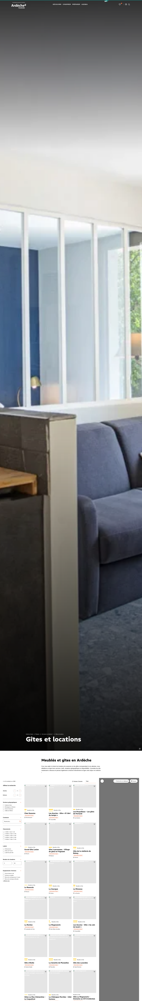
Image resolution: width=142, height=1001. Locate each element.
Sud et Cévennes (9, 808)
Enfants (5, 795)
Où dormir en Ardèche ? (47, 734)
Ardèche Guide (29, 734)
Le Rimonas (77, 889)
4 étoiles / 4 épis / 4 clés (10, 837)
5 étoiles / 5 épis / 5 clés (10, 839)
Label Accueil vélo (9, 852)
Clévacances (8, 848)
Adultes (5, 790)
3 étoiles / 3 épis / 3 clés (10, 835)
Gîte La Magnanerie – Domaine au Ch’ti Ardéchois (84, 998)
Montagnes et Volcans (10, 807)
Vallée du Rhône (9, 810)
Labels (5, 846)
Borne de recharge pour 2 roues (12, 877)
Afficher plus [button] (6, 880)
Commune (6, 817)
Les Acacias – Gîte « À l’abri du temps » (59, 814)
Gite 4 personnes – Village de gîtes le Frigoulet (59, 850)
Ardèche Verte (8, 805)
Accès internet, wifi (9, 873)
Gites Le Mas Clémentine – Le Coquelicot (34, 998)
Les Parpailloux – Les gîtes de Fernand (83, 813)
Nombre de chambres (9, 859)
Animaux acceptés (9, 875)
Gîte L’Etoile (29, 963)
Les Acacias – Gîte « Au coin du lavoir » (84, 926)
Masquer (134, 781)
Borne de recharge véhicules (11, 879)
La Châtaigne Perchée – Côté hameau (60, 998)
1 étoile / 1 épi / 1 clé (10, 831)
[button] (106, 1)
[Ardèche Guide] (18, 6)
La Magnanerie (55, 925)
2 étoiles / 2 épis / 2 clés (10, 833)
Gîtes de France (9, 850)
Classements (6, 829)
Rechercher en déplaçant (122, 781)
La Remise (28, 925)
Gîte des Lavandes (80, 963)
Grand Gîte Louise (31, 849)
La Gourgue (53, 889)
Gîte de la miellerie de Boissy (82, 852)
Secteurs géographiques (10, 802)
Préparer (37, 734)
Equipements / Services (9, 870)
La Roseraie (29, 887)
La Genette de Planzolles (59, 963)
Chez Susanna (29, 813)
